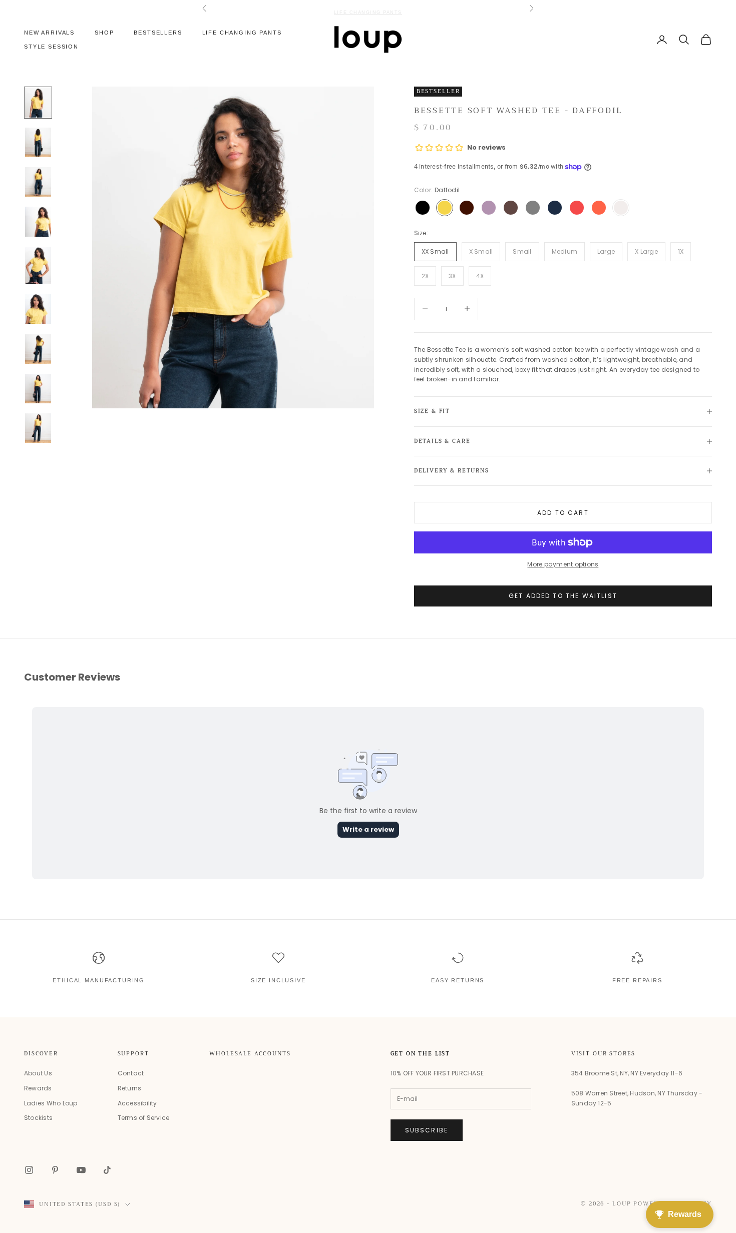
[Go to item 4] (38, 221)
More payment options (562, 564)
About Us (38, 1073)
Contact (131, 1073)
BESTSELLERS (158, 33)
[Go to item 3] (38, 182)
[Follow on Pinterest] (55, 1170)
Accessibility (137, 1103)
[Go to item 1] (38, 102)
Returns (130, 1088)
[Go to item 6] (38, 309)
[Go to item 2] (38, 142)
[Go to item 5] (38, 265)
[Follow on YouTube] (81, 1170)
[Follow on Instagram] (29, 1170)
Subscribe (426, 1130)
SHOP (104, 33)
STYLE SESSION (51, 47)
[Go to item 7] (38, 348)
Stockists (38, 1117)
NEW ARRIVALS (49, 33)
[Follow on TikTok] (107, 1170)
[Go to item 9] (38, 428)
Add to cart (563, 512)
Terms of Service (144, 1117)
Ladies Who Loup (51, 1103)
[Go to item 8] (38, 388)
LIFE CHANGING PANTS (368, 8)
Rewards (38, 1088)
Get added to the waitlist (563, 595)
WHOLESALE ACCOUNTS (249, 1053)
